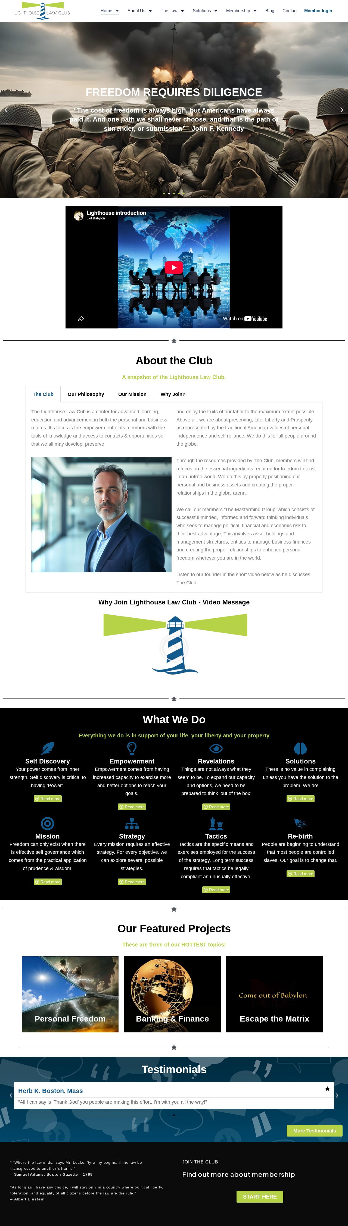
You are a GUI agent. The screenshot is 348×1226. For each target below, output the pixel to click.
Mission (47, 836)
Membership (238, 10)
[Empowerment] (132, 748)
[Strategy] (132, 823)
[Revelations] (216, 748)
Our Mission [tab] (132, 394)
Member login (318, 10)
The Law (169, 10)
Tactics (216, 836)
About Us (136, 10)
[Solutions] (300, 748)
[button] (6, 110)
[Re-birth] (300, 823)
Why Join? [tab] (173, 394)
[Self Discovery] (47, 748)
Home (106, 10)
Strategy (132, 836)
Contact (289, 10)
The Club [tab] (43, 394)
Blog (269, 10)
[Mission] (47, 823)
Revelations (216, 761)
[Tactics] (216, 823)
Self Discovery (47, 761)
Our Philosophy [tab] (86, 394)
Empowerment (132, 761)
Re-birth (300, 836)
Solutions (202, 10)
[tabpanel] (174, 497)
